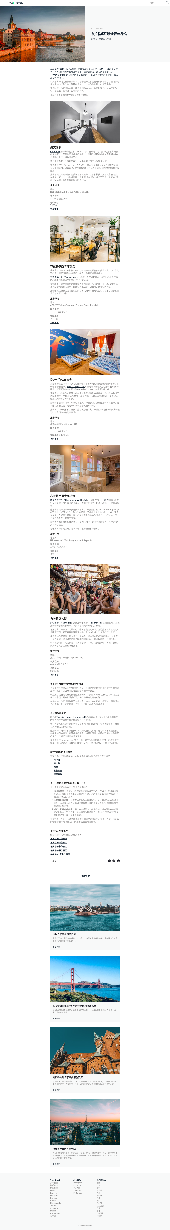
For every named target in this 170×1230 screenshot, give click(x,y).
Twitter (76, 1188)
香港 (98, 1193)
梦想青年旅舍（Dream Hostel (64, 277)
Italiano (53, 1198)
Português (55, 1213)
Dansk (53, 1210)
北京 (98, 1185)
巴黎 (98, 1198)
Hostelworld (79, 717)
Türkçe (53, 1205)
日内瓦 (99, 1203)
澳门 (98, 1200)
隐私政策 (54, 1185)
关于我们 (54, 1182)
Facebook (78, 1185)
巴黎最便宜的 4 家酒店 (64, 1148)
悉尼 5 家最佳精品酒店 (64, 934)
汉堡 (98, 1208)
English (53, 1190)
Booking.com (63, 717)
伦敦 (98, 1210)
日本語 (53, 1216)
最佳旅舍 (99, 28)
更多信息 (56, 947)
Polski (53, 1200)
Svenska (54, 1208)
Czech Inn (55, 151)
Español (53, 1193)
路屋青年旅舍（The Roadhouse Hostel (68, 500)
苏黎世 (99, 1216)
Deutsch (54, 1188)
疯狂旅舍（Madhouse (60, 622)
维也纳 (99, 1195)
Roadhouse (95, 622)
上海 (98, 1182)
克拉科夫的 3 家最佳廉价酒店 (68, 1077)
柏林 (98, 1188)
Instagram (77, 1182)
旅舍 (106, 500)
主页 (92, 28)
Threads (77, 1190)
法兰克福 (100, 1205)
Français (54, 1195)
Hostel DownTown (76, 386)
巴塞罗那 (100, 1213)
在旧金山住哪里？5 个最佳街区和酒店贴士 (74, 1005)
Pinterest (77, 1193)
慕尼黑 (99, 1190)
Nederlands (55, 1203)
